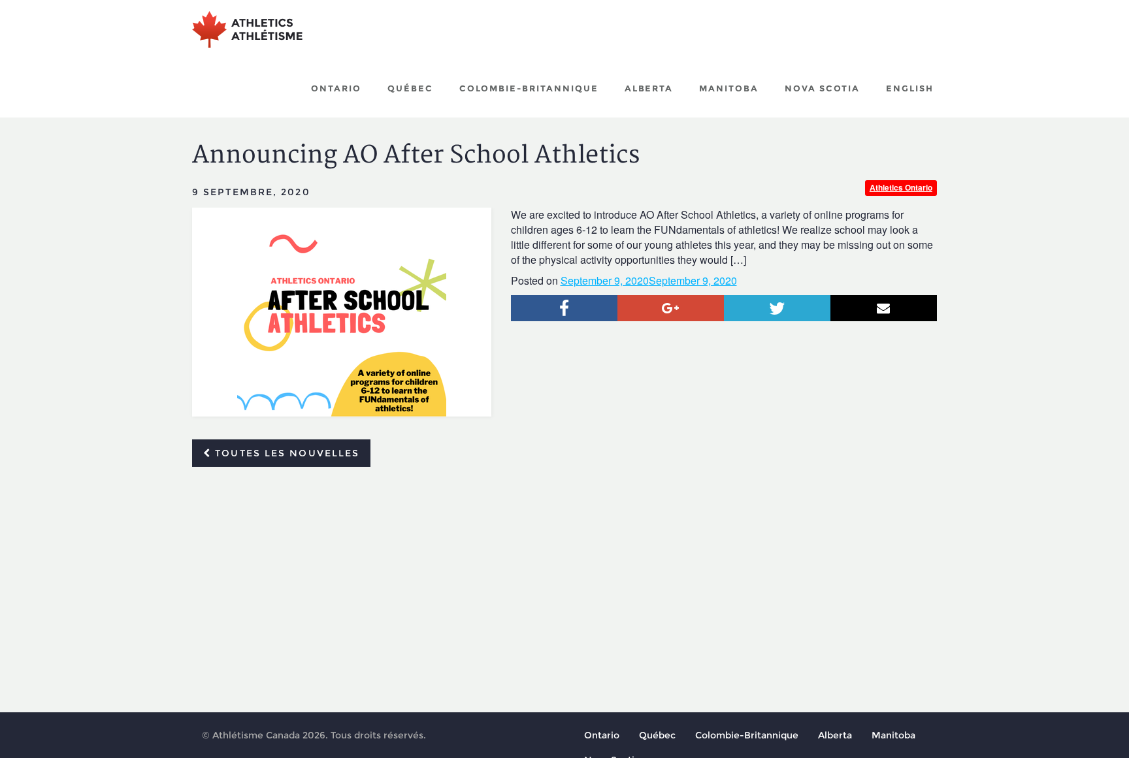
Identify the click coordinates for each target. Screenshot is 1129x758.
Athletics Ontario (901, 187)
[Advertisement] (564, 574)
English (910, 88)
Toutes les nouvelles (285, 453)
